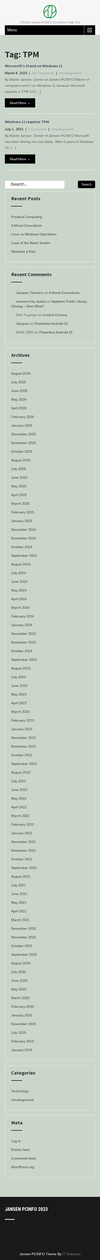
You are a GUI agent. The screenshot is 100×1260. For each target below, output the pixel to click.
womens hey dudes (31, 301)
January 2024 (21, 625)
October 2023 (21, 651)
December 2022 (23, 738)
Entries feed (20, 1150)
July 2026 (18, 382)
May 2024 (18, 590)
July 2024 (18, 573)
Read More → (20, 103)
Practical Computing (26, 217)
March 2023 (20, 712)
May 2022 (18, 798)
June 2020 (19, 980)
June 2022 (19, 790)
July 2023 (18, 677)
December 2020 (23, 928)
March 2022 (20, 816)
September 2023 (24, 660)
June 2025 (19, 477)
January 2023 (21, 729)
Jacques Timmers (29, 293)
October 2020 (21, 946)
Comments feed (23, 1158)
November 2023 (23, 642)
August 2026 (21, 373)
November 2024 (23, 538)
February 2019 (22, 1041)
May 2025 (18, 486)
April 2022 (19, 807)
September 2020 (24, 954)
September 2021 (24, 868)
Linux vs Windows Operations (34, 234)
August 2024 (21, 564)
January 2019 (21, 1050)
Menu (12, 30)
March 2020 (20, 998)
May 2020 (18, 989)
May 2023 (18, 694)
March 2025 (20, 503)
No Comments (43, 73)
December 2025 (23, 434)
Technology (20, 1091)
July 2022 (18, 781)
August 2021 (21, 876)
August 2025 (21, 460)
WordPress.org (22, 1167)
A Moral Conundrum (26, 225)
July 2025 (18, 469)
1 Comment (37, 129)
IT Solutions (71, 1254)
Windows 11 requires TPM (27, 121)
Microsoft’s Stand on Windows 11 (34, 65)
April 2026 (19, 408)
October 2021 (21, 859)
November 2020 (23, 937)
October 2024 (21, 547)
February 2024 (22, 616)
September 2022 (24, 764)
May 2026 (18, 399)
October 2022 (21, 755)
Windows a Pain (23, 251)
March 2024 (20, 608)
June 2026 (19, 391)
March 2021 (20, 920)
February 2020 (22, 1006)
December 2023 (23, 634)
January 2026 (21, 425)
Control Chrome (55, 315)
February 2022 (22, 824)
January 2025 (21, 521)
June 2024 (19, 582)
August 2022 (21, 772)
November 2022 (23, 746)
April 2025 (19, 495)
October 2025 (21, 451)
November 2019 (23, 1024)
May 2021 (18, 902)
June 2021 (19, 894)
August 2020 (21, 963)
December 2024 (23, 529)
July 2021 (18, 885)
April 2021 (19, 911)
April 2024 (19, 599)
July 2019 (18, 1033)
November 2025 (23, 443)
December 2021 (23, 842)
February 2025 (22, 512)
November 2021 (23, 850)
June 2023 (19, 686)
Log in (16, 1141)
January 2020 (21, 1015)
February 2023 (22, 720)
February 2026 (22, 417)
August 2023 (21, 668)
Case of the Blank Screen (30, 243)
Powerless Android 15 (51, 323)
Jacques (22, 323)
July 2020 (18, 972)
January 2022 (21, 833)
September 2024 (24, 555)
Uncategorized (70, 73)
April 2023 (19, 703)
